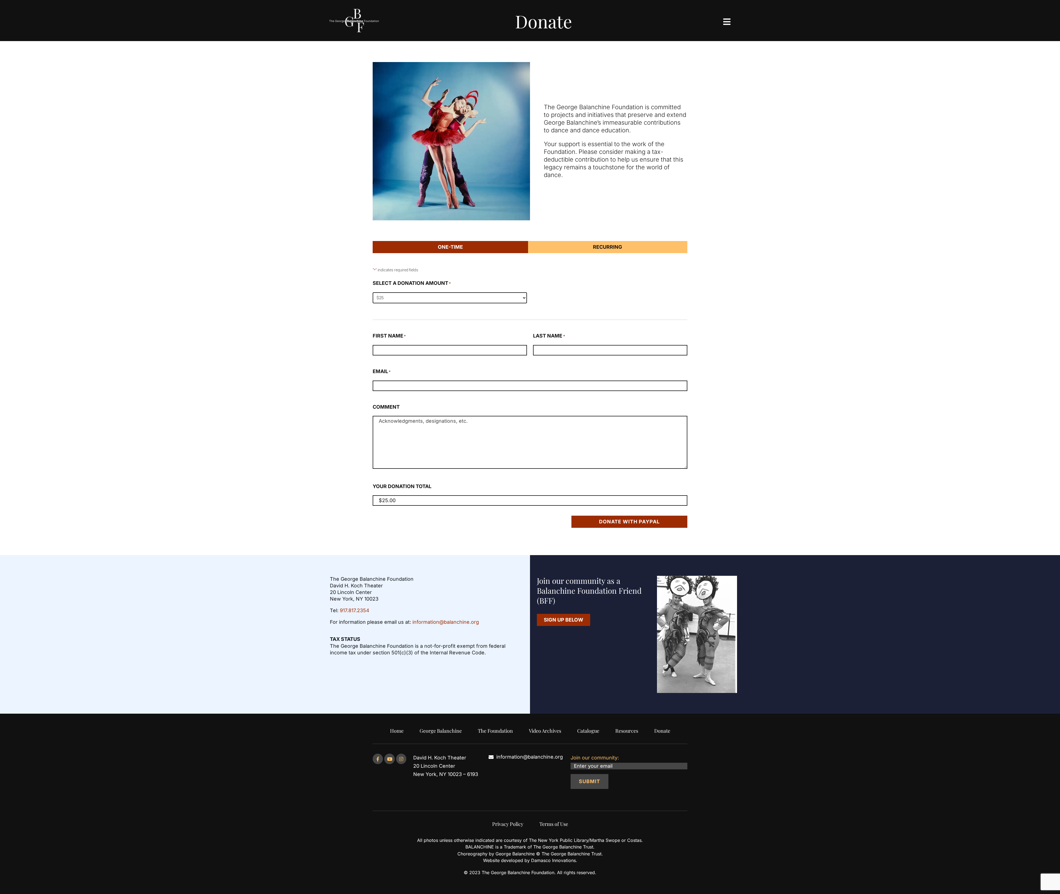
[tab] (450, 247)
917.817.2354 (354, 610)
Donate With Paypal (629, 521)
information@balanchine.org (445, 622)
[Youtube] (389, 759)
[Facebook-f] (378, 759)
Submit (589, 781)
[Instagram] (401, 759)
